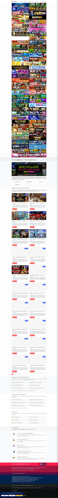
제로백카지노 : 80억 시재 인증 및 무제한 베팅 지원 (19, 275)
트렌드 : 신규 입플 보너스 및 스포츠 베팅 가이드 (19, 365)
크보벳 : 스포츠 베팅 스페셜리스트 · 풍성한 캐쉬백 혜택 (20, 311)
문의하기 (17, 485)
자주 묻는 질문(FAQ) (17, 184)
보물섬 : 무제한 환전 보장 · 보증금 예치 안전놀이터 (37, 347)
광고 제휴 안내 (22, 485)
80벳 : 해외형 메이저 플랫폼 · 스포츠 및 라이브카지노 (38, 275)
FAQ (19, 485)
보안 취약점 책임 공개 (27, 485)
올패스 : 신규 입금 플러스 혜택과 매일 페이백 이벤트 (20, 329)
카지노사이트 (44, 194)
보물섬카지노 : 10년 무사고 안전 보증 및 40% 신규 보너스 (20, 347)
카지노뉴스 (29, 390)
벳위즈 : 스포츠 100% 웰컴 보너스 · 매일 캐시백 (37, 293)
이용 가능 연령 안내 (42, 413)
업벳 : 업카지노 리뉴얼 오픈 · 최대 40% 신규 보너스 (37, 311)
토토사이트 (26, 194)
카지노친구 (13, 158)
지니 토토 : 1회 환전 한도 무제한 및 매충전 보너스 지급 (38, 365)
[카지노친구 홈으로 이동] (14, 1)
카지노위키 (17, 390)
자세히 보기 (14, 281)
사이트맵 (32, 485)
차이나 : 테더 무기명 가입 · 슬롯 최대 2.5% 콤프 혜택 (38, 329)
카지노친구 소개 (13, 485)
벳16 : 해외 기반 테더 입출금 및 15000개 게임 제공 (20, 293)
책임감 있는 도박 (37, 413)
